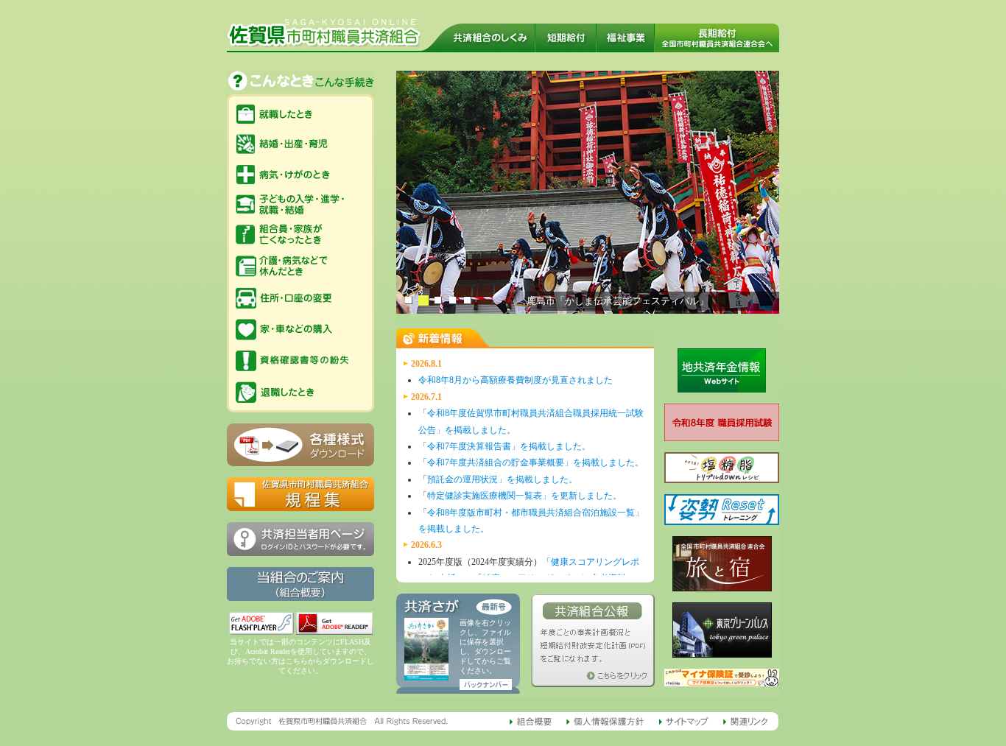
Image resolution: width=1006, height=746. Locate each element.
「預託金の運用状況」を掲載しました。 (497, 479)
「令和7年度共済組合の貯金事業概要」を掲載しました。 (531, 462)
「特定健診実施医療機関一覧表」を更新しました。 (520, 495)
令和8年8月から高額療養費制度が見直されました (515, 380)
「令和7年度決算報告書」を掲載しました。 (504, 446)
